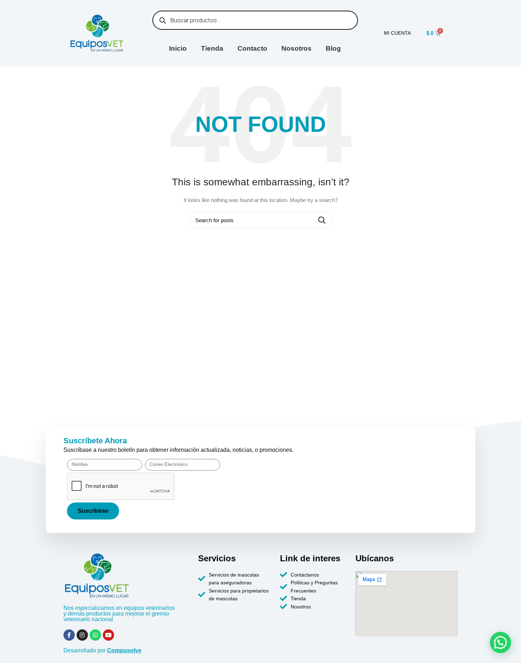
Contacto (252, 48)
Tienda (212, 48)
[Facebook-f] (69, 635)
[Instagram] (82, 635)
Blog (333, 48)
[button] (500, 642)
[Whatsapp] (95, 635)
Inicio (178, 48)
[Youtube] (108, 635)
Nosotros (296, 48)
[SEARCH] (322, 220)
